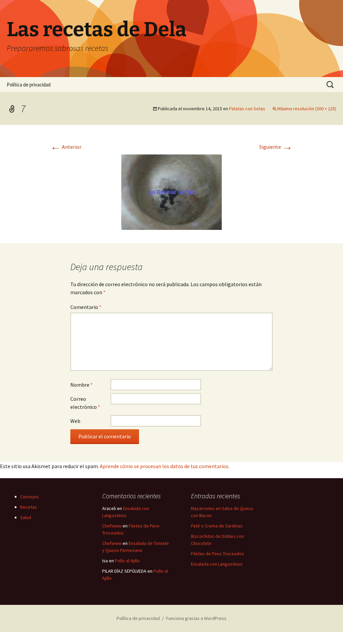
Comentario (85, 307)
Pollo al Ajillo (127, 561)
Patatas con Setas (247, 109)
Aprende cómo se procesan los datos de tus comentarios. (164, 466)
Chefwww (112, 526)
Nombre (81, 384)
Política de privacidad (29, 84)
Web (75, 421)
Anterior (65, 146)
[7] (171, 191)
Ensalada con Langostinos (217, 564)
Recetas (28, 507)
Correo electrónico (85, 402)
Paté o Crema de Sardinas (217, 526)
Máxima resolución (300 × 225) (306, 109)
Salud (25, 517)
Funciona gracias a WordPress (196, 618)
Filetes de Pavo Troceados (217, 554)
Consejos (29, 497)
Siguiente (276, 146)
